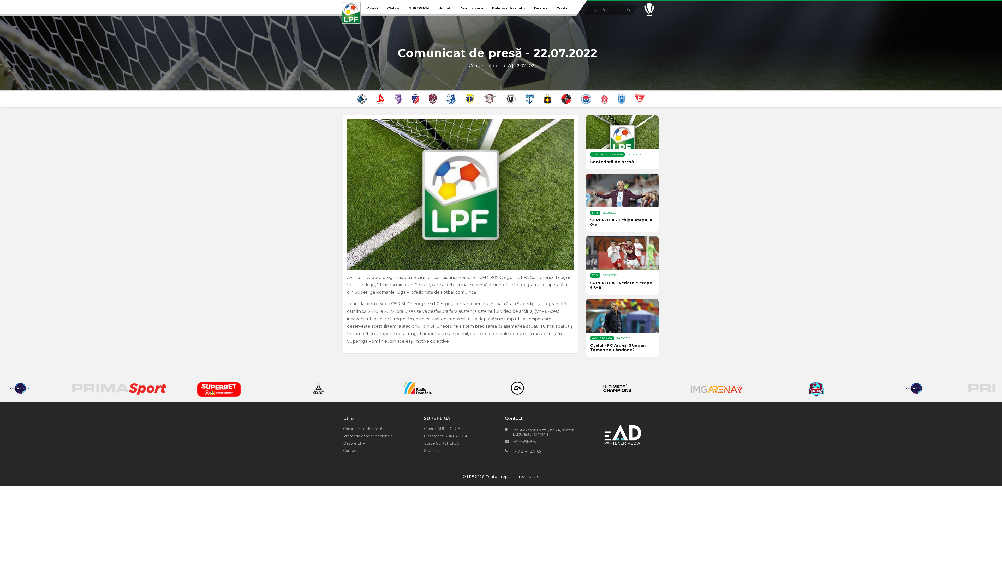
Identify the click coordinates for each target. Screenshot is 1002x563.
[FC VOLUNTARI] (530, 98)
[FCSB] (547, 98)
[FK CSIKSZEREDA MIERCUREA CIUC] (566, 98)
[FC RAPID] (490, 98)
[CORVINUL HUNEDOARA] (362, 98)
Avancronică (471, 8)
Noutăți (445, 8)
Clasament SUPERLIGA (445, 436)
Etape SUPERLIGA (441, 443)
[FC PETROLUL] (470, 98)
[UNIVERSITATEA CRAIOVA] (621, 98)
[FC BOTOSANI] (415, 98)
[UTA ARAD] (640, 98)
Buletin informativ (509, 8)
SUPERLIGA (419, 8)
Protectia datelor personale (368, 436)
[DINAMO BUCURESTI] (380, 98)
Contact (564, 8)
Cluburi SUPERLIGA (442, 428)
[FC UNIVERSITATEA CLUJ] (511, 98)
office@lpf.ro (524, 442)
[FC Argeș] (398, 98)
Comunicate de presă (362, 428)
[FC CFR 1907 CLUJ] (433, 98)
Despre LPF (354, 443)
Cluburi (394, 8)
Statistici (431, 450)
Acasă (372, 8)
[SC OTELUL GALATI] (586, 98)
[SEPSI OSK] (604, 98)
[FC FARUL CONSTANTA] (450, 98)
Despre (541, 8)
